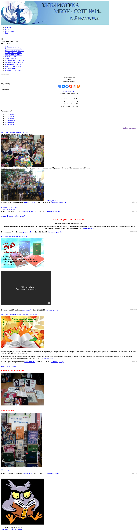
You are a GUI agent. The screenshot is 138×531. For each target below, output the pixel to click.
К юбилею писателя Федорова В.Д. (14, 236)
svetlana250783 (30, 202)
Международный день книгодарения (14, 132)
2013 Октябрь (10, 114)
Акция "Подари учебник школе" (13, 216)
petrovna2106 (28, 232)
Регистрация (9, 31)
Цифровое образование (9, 207)
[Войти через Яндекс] (70, 86)
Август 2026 (69, 91)
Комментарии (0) (59, 202)
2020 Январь (9, 122)
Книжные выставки (8, 366)
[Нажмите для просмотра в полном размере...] (22, 167)
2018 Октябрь (10, 118)
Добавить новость (129, 128)
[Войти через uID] (59, 86)
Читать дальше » (52, 200)
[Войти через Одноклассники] (78, 86)
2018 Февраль (10, 116)
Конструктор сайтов (8, 529)
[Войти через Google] (74, 86)
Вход (7, 29)
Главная (8, 27)
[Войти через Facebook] (67, 86)
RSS (6, 33)
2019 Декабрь (10, 120)
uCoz (20, 529)
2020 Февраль (10, 124)
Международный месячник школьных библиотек (19, 314)
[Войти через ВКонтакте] (63, 86)
